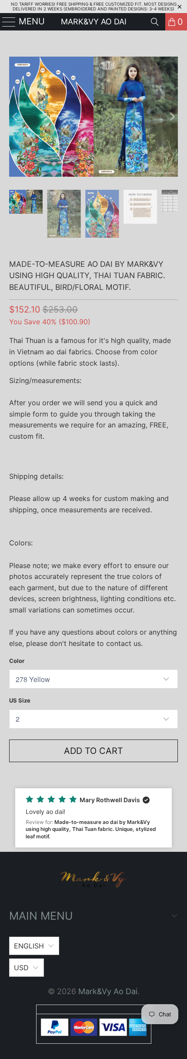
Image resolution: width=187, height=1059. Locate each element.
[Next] (171, 117)
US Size (19, 700)
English (29, 945)
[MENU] (5, 21)
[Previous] (16, 117)
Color (16, 660)
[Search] (155, 21)
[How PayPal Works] (94, 1033)
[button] (93, 817)
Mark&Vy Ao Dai (94, 21)
